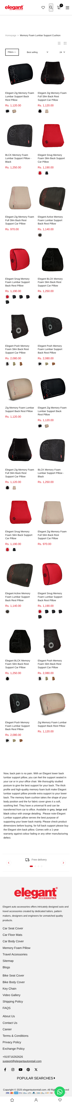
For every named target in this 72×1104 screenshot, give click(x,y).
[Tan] (21, 364)
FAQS (6, 1008)
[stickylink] (12, 1100)
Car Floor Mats (12, 935)
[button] (31, 866)
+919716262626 (13, 1056)
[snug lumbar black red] (28, 297)
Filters (10, 52)
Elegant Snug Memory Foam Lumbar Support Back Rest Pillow (17, 282)
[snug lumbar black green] (7, 302)
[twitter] (35, 1070)
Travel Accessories (15, 954)
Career (7, 1029)
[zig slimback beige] (47, 111)
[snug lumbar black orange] (21, 297)
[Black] (40, 235)
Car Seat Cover (13, 928)
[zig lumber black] (7, 111)
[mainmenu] (67, 8)
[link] (5, 1070)
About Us (9, 1016)
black (6, 813)
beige (59, 809)
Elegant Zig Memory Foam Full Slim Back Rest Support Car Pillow (52, 96)
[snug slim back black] (47, 173)
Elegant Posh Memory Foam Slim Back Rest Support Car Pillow (17, 349)
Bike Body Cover (14, 982)
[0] (59, 7)
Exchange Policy (14, 1048)
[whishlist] (43, 7)
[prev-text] (8, 862)
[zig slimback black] (40, 111)
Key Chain (9, 988)
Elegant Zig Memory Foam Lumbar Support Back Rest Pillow (19, 96)
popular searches (35, 1078)
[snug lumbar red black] (7, 297)
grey (52, 809)
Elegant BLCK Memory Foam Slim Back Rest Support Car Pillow (50, 282)
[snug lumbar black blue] (14, 297)
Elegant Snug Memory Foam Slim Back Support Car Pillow (51, 158)
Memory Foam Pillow (16, 948)
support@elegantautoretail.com (22, 1061)
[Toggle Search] (51, 7)
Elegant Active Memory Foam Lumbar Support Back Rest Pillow (50, 220)
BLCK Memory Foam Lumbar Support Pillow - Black (18, 158)
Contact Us (10, 1023)
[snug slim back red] (40, 173)
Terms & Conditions (15, 1035)
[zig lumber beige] (14, 111)
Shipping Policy (13, 1001)
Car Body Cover (13, 941)
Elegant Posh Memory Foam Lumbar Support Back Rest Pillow (50, 349)
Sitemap (8, 961)
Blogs (6, 967)
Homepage (10, 35)
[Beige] (14, 364)
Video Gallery (11, 995)
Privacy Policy (12, 1042)
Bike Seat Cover (13, 975)
